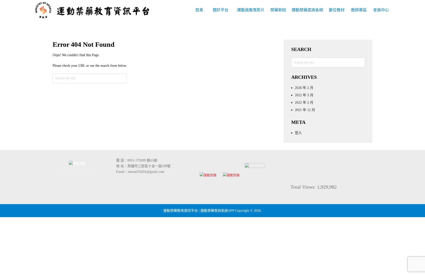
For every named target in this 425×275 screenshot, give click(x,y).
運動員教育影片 (251, 10)
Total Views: (303, 187)
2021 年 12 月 (305, 110)
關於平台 (220, 10)
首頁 (199, 10)
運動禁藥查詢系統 (307, 10)
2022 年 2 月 (304, 102)
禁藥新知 (278, 10)
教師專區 (359, 10)
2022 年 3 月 (304, 95)
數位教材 (337, 10)
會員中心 (381, 10)
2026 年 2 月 (304, 88)
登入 (298, 133)
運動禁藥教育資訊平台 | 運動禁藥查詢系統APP (198, 210)
